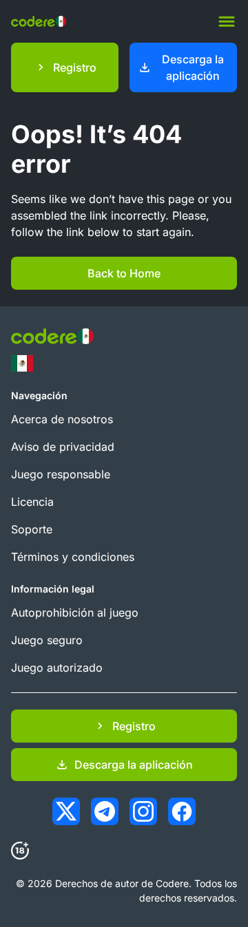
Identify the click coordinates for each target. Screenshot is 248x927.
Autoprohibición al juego (74, 612)
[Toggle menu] (226, 21)
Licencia (32, 502)
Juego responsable (60, 474)
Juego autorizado (57, 667)
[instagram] (143, 811)
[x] (66, 811)
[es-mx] (22, 363)
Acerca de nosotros (62, 419)
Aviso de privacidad (62, 447)
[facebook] (182, 811)
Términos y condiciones (72, 557)
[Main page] (38, 21)
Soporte (31, 529)
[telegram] (104, 811)
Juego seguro (47, 640)
